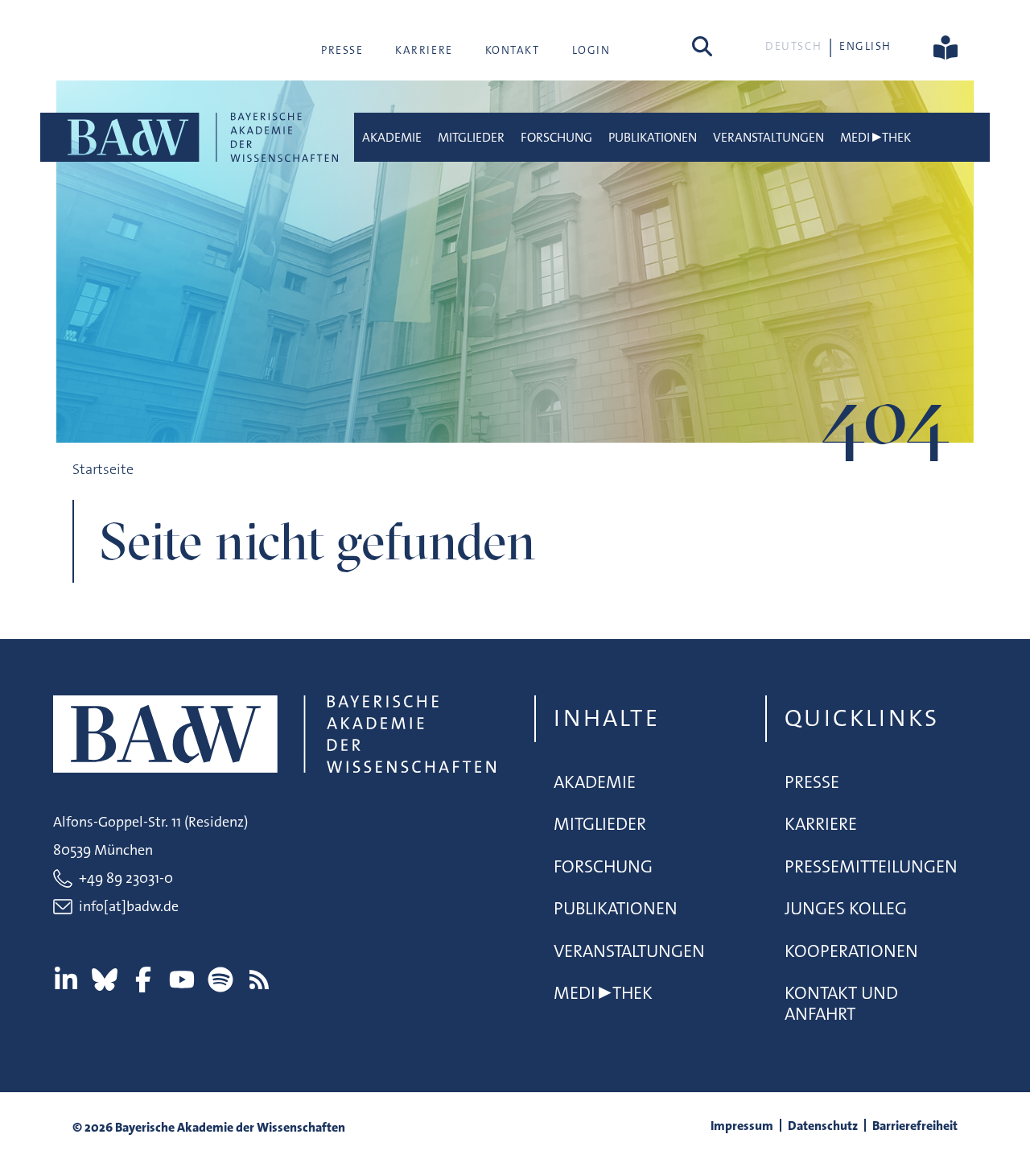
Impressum (742, 1125)
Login (591, 50)
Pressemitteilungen (871, 866)
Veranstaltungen (768, 137)
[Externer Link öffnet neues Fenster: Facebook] (143, 979)
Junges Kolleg (846, 908)
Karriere (423, 50)
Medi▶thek (875, 137)
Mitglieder (471, 137)
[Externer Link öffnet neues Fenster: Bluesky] (104, 979)
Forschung (556, 137)
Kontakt (512, 50)
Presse (342, 50)
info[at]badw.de (129, 906)
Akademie (392, 137)
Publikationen (652, 137)
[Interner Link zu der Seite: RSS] (259, 979)
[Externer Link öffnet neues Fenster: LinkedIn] (66, 979)
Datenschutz (823, 1125)
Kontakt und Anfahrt (841, 1003)
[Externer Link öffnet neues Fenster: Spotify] (220, 979)
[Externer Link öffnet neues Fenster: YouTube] (182, 979)
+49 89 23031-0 (126, 878)
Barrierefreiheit (915, 1125)
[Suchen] (702, 46)
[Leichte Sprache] (945, 46)
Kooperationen (851, 951)
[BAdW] (201, 137)
